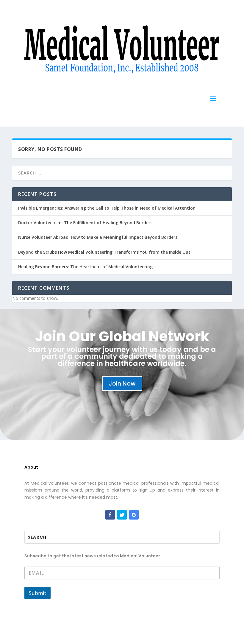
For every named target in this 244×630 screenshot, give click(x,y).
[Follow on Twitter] (122, 515)
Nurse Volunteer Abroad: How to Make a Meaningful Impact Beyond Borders (97, 237)
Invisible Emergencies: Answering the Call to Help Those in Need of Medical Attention (106, 208)
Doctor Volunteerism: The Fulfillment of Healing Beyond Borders (85, 222)
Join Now (122, 383)
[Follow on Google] (134, 515)
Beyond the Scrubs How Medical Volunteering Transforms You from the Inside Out (104, 252)
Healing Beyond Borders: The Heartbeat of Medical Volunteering (85, 266)
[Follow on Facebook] (110, 515)
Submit (37, 593)
